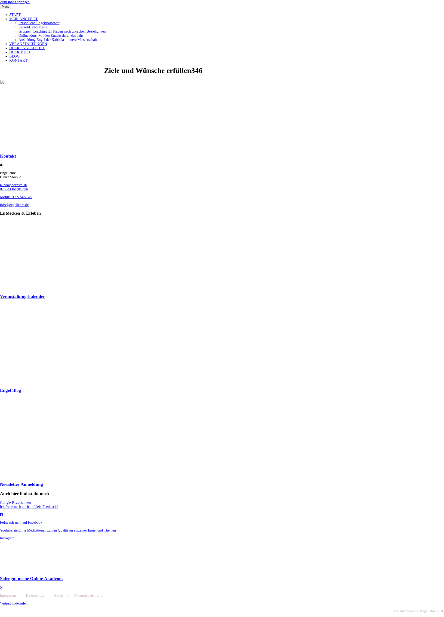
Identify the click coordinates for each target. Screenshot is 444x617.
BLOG (14, 56)
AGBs (58, 595)
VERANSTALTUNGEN (28, 44)
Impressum (8, 595)
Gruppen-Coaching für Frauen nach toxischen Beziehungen (62, 31)
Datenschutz (35, 595)
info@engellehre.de (14, 205)
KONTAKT (18, 60)
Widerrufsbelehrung (87, 595)
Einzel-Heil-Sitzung (32, 27)
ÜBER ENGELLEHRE (27, 48)
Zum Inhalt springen (15, 2)
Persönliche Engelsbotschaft (38, 23)
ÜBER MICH (19, 52)
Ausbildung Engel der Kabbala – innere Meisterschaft (57, 40)
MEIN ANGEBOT (23, 19)
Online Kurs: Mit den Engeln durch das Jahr (50, 35)
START (15, 15)
